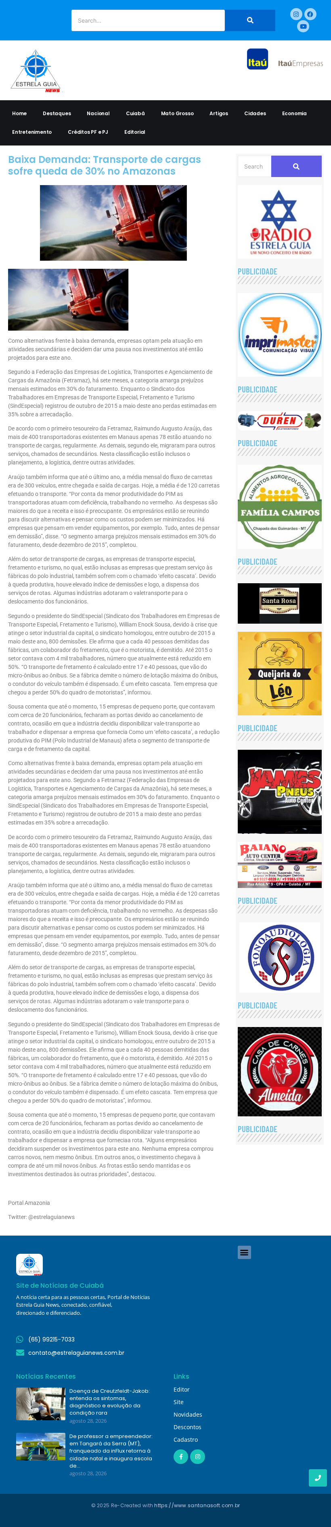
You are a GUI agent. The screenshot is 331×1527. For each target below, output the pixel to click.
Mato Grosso (177, 113)
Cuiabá (135, 113)
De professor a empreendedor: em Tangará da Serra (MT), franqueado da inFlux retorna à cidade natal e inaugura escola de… (111, 1451)
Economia (294, 113)
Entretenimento (32, 132)
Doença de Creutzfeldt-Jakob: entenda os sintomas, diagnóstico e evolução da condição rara (109, 1402)
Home (19, 113)
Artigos (218, 113)
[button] (244, 1252)
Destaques (57, 113)
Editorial (134, 132)
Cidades (255, 113)
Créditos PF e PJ (88, 132)
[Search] (250, 20)
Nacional (98, 113)
